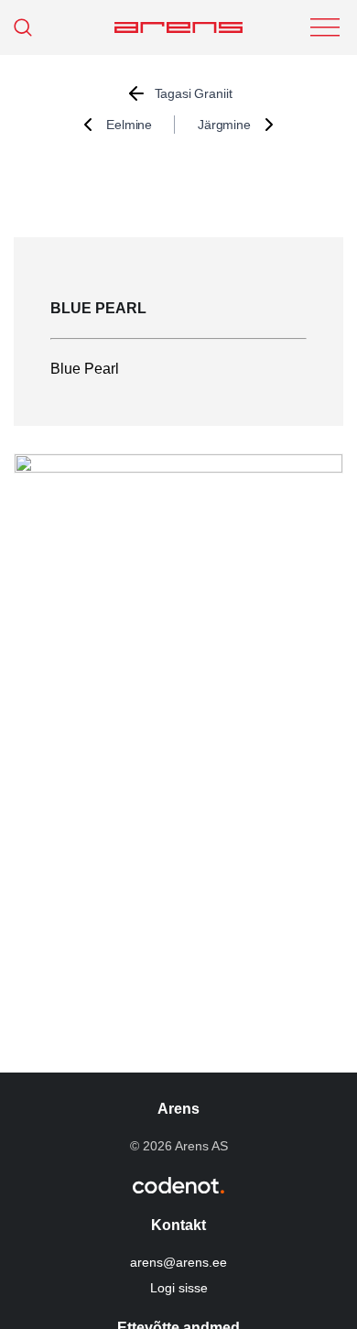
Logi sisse (179, 1287)
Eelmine (129, 124)
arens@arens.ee (178, 1262)
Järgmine (224, 124)
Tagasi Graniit (194, 93)
